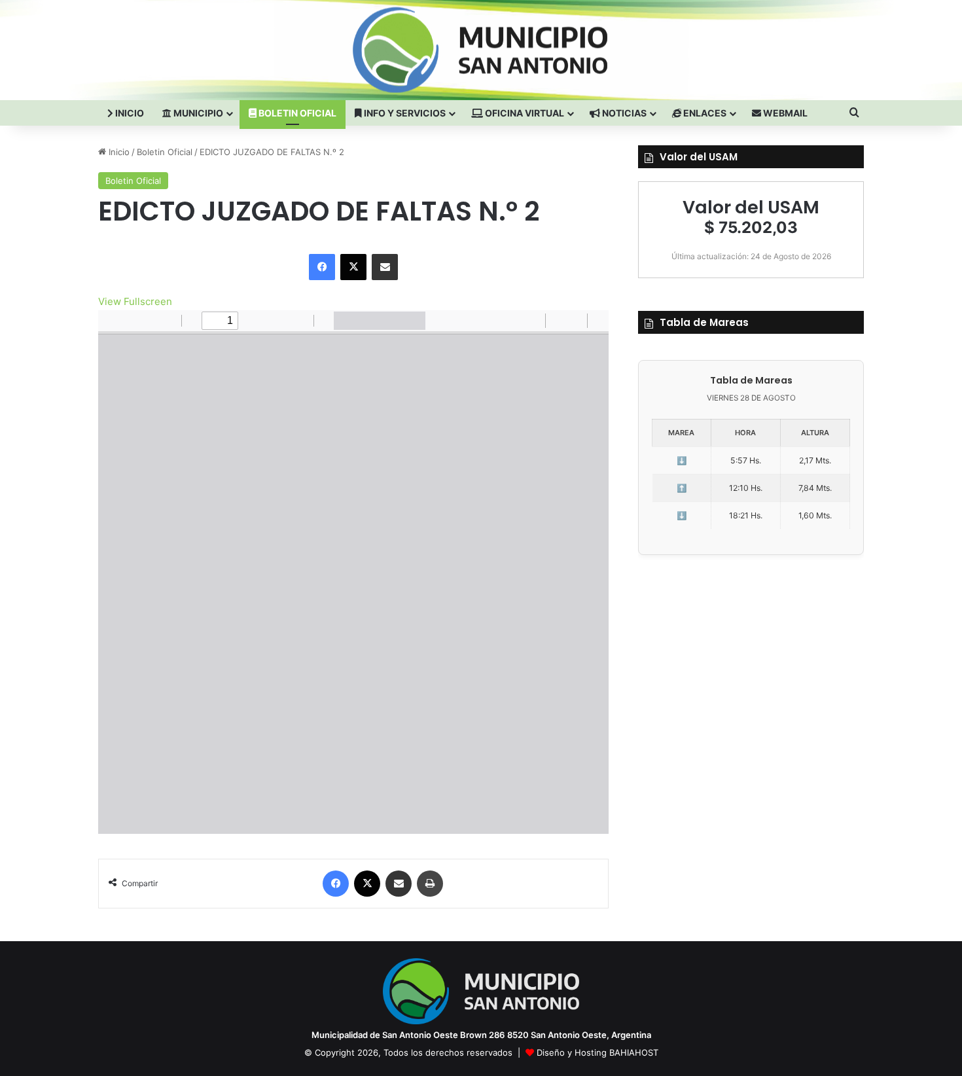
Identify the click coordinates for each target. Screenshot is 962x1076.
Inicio (128, 112)
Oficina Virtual (523, 112)
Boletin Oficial (296, 112)
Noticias (623, 112)
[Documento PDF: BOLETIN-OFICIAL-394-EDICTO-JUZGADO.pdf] (353, 572)
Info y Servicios (404, 112)
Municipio (197, 112)
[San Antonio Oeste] (213, 50)
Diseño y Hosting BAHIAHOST (597, 1052)
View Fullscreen (135, 301)
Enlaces (703, 112)
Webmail (784, 112)
